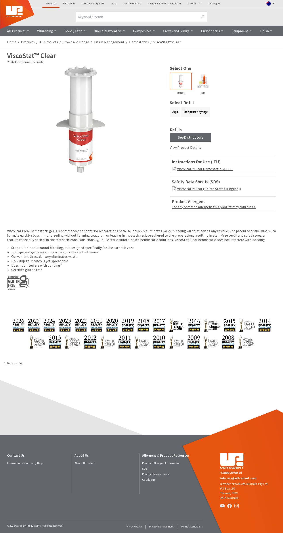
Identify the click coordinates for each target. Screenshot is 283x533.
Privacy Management (161, 526)
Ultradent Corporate (93, 3)
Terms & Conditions (192, 526)
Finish (264, 31)
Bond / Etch (73, 31)
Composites (142, 31)
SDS (144, 469)
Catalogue (214, 3)
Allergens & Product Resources (164, 3)
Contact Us (194, 3)
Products (51, 3)
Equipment (239, 31)
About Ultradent (85, 463)
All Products (16, 31)
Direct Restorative (108, 31)
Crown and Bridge (176, 31)
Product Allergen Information (161, 463)
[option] (181, 85)
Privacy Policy (134, 526)
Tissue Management (109, 42)
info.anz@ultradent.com (238, 478)
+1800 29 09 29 (231, 472)
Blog (113, 3)
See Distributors (132, 3)
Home (11, 42)
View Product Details (185, 147)
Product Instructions (155, 474)
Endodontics (210, 31)
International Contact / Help (25, 463)
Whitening (45, 31)
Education (69, 3)
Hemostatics (139, 42)
